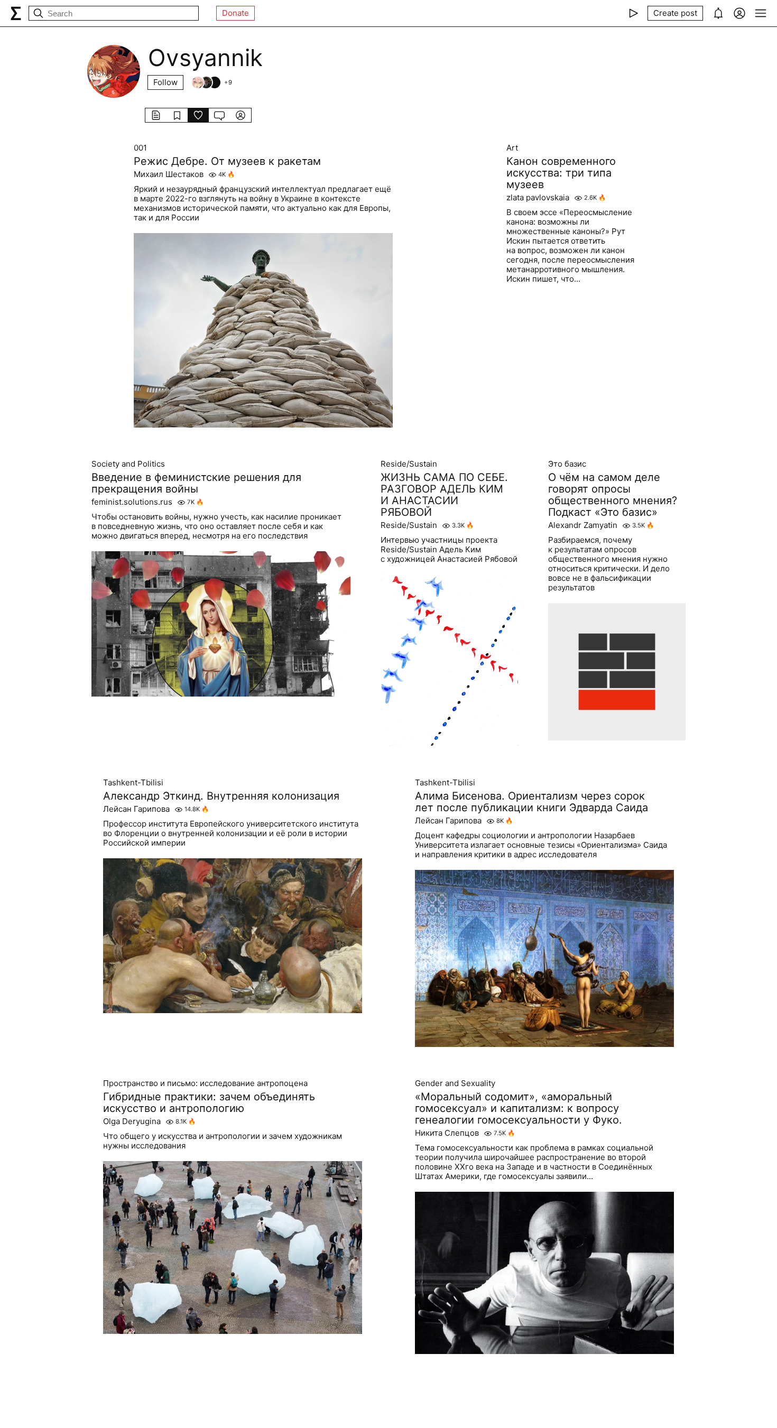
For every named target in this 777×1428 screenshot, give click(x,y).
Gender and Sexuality (455, 1083)
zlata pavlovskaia (537, 197)
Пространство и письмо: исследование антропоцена (205, 1083)
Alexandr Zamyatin (582, 525)
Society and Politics (128, 464)
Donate (235, 13)
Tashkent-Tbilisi (133, 782)
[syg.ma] (16, 13)
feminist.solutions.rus (131, 502)
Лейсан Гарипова (136, 809)
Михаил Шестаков (169, 174)
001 (140, 148)
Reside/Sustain (409, 464)
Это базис (567, 464)
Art (512, 148)
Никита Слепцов (447, 1133)
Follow (165, 82)
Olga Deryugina (132, 1121)
